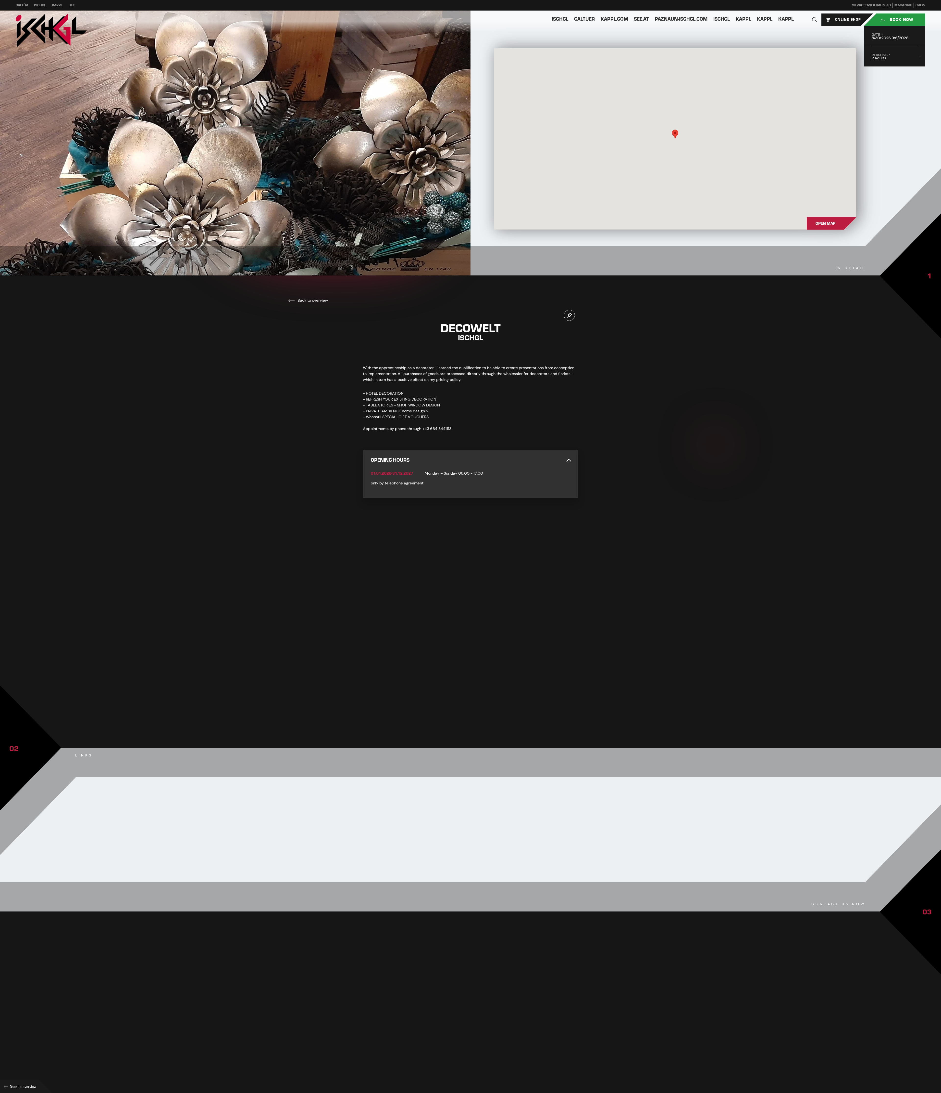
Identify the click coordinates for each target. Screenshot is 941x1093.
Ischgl (40, 5)
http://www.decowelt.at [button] (392, 1038)
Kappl (57, 5)
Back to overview (312, 300)
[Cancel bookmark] (569, 315)
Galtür (22, 5)
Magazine (903, 5)
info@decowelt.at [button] (388, 1027)
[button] (814, 19)
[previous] (456, 706)
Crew (920, 5)
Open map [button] (825, 223)
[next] (484, 706)
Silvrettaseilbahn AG (871, 5)
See (72, 5)
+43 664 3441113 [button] (386, 1016)
